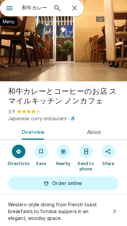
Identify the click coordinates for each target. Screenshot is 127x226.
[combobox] (35, 8)
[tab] (31, 131)
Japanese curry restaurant (37, 119)
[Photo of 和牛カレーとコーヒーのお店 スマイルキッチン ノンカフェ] (63, 40)
